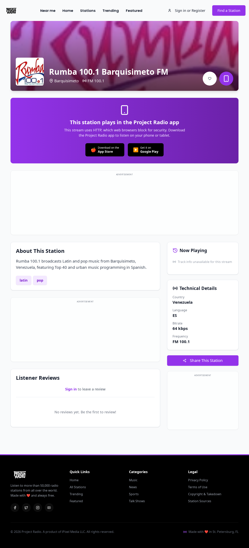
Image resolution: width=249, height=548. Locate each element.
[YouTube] (49, 507)
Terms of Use (197, 487)
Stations (88, 10)
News (133, 487)
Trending (111, 10)
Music (133, 480)
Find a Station (228, 10)
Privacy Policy (198, 480)
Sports (134, 494)
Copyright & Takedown (204, 494)
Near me (47, 10)
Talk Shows (137, 501)
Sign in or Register (190, 10)
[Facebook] (15, 507)
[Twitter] (26, 507)
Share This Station (206, 360)
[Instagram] (37, 507)
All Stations (78, 487)
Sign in (71, 389)
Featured (134, 10)
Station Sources (199, 501)
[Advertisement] (124, 205)
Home (67, 10)
